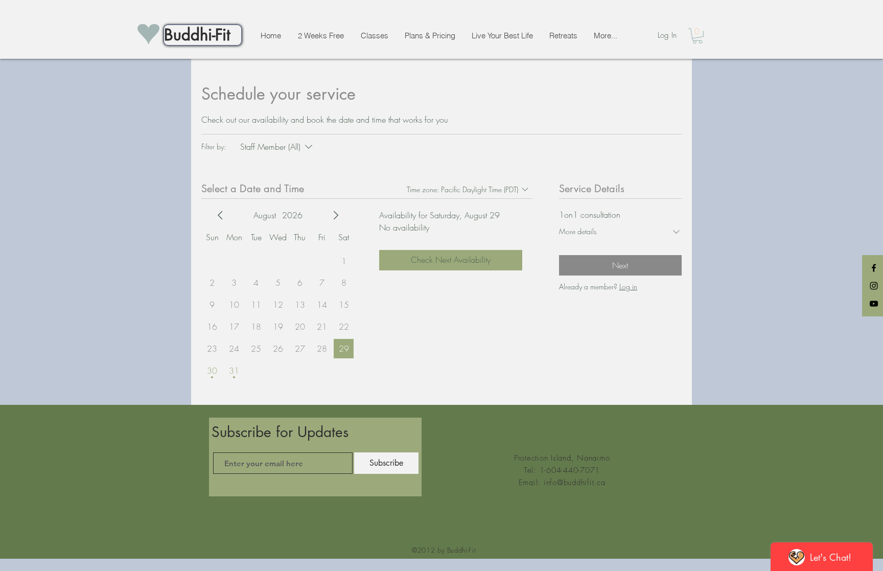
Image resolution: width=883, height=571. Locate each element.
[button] (697, 35)
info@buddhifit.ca (575, 482)
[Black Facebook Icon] (874, 268)
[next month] (336, 215)
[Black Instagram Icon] (874, 286)
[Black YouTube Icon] (874, 304)
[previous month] (220, 215)
